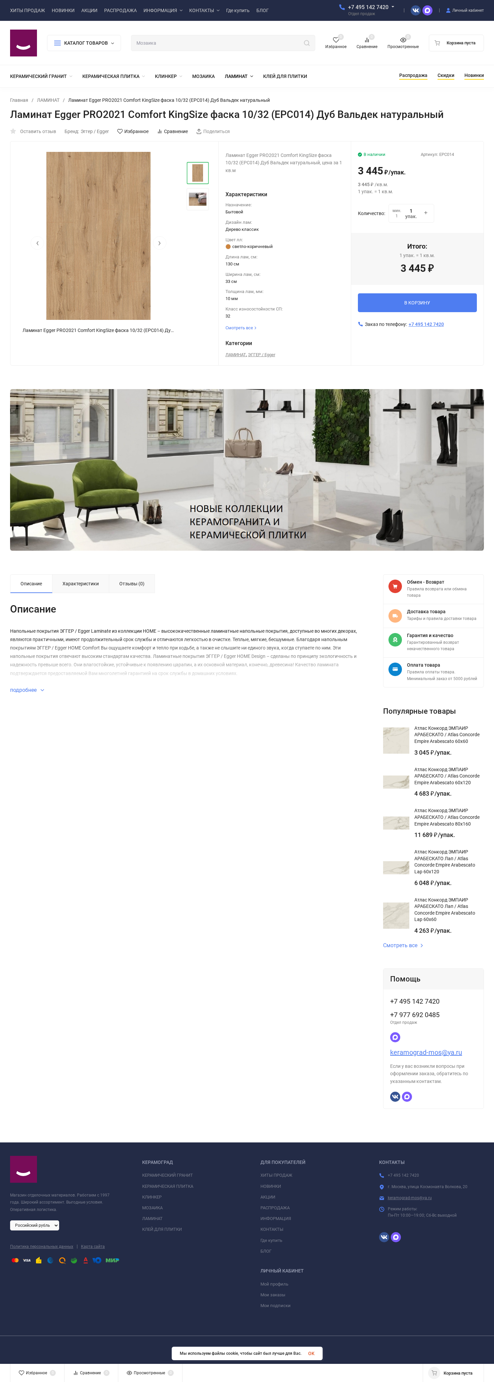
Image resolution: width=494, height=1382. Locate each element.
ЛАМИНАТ (48, 100)
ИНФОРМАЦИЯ (275, 1218)
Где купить (271, 1240)
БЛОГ (266, 1251)
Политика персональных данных (41, 1246)
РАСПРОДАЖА (275, 1207)
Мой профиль (274, 1284)
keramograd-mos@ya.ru (426, 1052)
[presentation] (37, 243)
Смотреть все (400, 945)
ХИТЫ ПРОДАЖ (276, 1175)
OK (311, 1353)
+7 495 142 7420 (368, 7)
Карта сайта (93, 1246)
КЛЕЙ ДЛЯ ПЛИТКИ (162, 1229)
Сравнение (176, 131)
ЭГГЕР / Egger (261, 354)
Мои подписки (275, 1305)
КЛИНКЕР (152, 1197)
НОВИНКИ (270, 1186)
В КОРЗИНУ (417, 302)
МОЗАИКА (152, 1207)
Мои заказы (272, 1294)
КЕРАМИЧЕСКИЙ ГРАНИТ (167, 1175)
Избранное (136, 131)
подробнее (24, 690)
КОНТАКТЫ (271, 1229)
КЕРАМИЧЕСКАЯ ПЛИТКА (167, 1186)
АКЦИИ (267, 1197)
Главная (19, 100)
